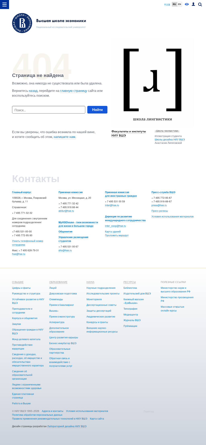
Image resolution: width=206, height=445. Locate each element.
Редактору (149, 411)
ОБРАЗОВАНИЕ (58, 282)
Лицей (53, 287)
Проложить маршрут (117, 235)
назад (33, 90)
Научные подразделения (101, 287)
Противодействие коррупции (22, 346)
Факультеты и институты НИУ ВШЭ (128, 133)
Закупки (16, 323)
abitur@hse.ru (66, 210)
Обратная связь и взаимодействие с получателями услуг (60, 361)
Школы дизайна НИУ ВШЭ (170, 139)
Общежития (65, 231)
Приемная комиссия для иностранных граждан (121, 194)
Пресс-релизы (159, 210)
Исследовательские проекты (103, 293)
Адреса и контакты (52, 411)
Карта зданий (113, 231)
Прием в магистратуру (62, 316)
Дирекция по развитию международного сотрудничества (125, 218)
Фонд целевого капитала (26, 339)
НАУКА (90, 282)
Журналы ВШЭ (132, 320)
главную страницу (73, 90)
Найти (97, 109)
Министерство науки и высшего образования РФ (175, 289)
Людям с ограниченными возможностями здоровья (26, 386)
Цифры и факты (21, 287)
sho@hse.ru (65, 250)
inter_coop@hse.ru (115, 225)
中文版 (167, 4)
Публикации (130, 325)
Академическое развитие (101, 316)
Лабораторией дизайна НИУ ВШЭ (67, 426)
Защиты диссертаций (99, 310)
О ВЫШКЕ (18, 282)
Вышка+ (54, 310)
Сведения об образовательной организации (22, 374)
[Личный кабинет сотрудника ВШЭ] (193, 4)
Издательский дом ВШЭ (137, 293)
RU (174, 4)
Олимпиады (56, 299)
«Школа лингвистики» (167, 130)
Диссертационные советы (101, 304)
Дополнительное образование (59, 329)
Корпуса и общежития (24, 318)
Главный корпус (21, 192)
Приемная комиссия (71, 192)
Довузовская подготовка (63, 293)
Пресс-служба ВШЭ (163, 192)
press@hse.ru (159, 205)
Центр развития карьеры (63, 337)
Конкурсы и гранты (97, 322)
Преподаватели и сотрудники (22, 310)
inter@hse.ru (112, 205)
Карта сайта (97, 418)
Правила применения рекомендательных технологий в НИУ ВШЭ (49, 418)
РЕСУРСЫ (130, 282)
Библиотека (130, 287)
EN (179, 4)
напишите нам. (65, 136)
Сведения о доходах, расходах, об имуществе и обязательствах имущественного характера (28, 359)
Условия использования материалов (172, 216)
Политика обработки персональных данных (37, 414)
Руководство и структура (26, 293)
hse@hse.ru (18, 253)
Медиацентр (131, 314)
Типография (130, 308)
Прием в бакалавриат (61, 304)
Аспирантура (56, 322)
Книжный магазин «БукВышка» (134, 301)
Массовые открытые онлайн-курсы (172, 308)
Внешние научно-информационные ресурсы (102, 329)
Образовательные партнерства (59, 350)
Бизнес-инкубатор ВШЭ (62, 343)
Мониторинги (94, 299)
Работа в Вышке (21, 403)
